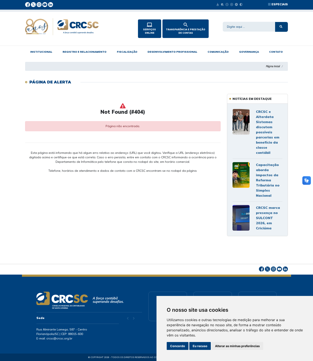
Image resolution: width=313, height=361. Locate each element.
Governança (249, 51)
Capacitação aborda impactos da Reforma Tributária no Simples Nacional (267, 180)
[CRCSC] (78, 26)
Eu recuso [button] (200, 346)
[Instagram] (39, 4)
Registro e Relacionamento (84, 51)
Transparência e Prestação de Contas (185, 28)
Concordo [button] (177, 346)
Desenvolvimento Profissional (172, 51)
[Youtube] (45, 4)
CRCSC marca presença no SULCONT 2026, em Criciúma (268, 217)
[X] (34, 4)
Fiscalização (127, 51)
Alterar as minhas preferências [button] (237, 346)
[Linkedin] (50, 4)
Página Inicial (273, 66)
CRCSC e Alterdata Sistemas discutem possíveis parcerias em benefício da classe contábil (267, 132)
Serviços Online (149, 28)
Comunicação (218, 51)
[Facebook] (28, 4)
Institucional (41, 51)
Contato (276, 51)
